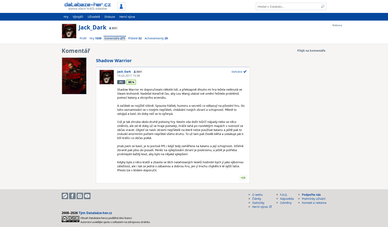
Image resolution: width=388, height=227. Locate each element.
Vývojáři (78, 17)
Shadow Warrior (114, 60)
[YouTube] (87, 196)
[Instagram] (80, 196)
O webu (257, 195)
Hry (66, 17)
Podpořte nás (311, 195)
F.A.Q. (283, 195)
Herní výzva (127, 17)
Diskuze (109, 17)
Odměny (286, 203)
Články (256, 199)
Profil (83, 38)
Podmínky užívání (314, 199)
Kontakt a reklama (314, 203)
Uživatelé (94, 17)
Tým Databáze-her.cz (95, 213)
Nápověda (287, 199)
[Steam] (65, 196)
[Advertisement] (348, 87)
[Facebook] (72, 196)
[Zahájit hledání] (322, 6)
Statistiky (258, 203)
